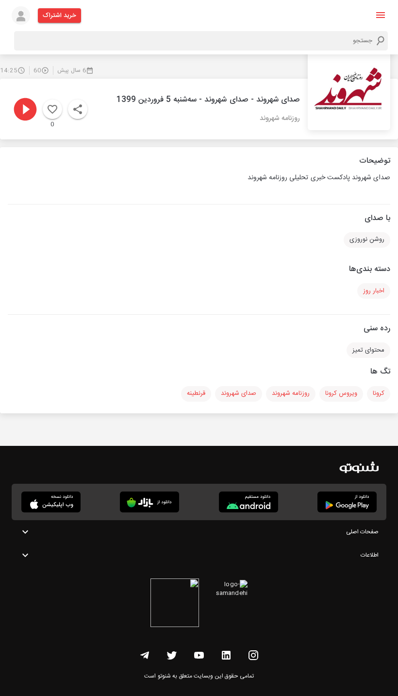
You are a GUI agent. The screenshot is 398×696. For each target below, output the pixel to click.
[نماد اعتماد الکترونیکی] (174, 604)
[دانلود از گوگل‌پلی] (347, 502)
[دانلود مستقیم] (248, 502)
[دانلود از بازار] (149, 502)
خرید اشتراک (59, 15)
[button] (380, 15)
